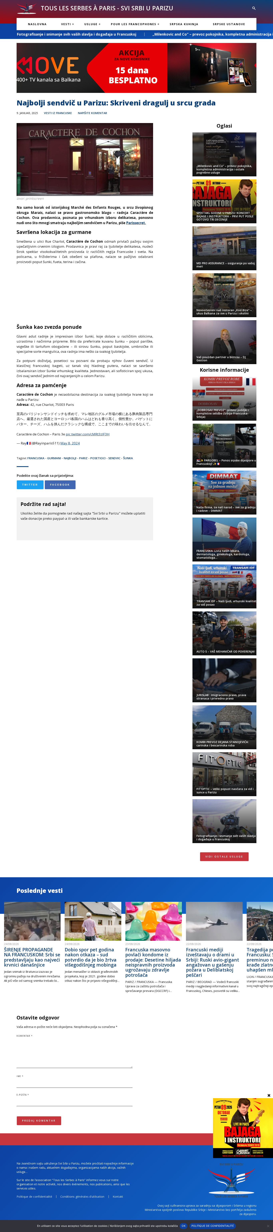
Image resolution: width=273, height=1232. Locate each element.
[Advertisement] (85, 296)
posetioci (98, 458)
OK (183, 1225)
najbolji (70, 458)
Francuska (35, 458)
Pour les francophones (133, 24)
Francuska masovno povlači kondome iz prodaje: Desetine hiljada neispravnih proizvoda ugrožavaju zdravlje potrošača (153, 962)
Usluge (91, 24)
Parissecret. (136, 223)
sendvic (114, 458)
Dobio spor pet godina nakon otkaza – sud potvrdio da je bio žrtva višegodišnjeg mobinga (91, 957)
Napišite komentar (92, 113)
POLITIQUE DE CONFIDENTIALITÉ (212, 1225)
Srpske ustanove (229, 24)
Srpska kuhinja (184, 24)
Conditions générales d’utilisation (82, 1196)
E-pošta (23, 1094)
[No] (268, 1226)
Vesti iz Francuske (58, 113)
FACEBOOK (60, 484)
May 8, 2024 (70, 443)
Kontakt (118, 1196)
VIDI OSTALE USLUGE (224, 856)
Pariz (83, 458)
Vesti (66, 24)
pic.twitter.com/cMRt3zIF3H (88, 434)
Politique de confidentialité (34, 1196)
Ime (20, 1076)
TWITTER (30, 484)
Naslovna (37, 24)
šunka (128, 458)
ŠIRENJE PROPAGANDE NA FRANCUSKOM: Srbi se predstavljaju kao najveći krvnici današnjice (32, 957)
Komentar (25, 1035)
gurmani (54, 458)
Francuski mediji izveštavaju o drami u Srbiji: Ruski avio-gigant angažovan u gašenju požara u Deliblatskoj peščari (212, 962)
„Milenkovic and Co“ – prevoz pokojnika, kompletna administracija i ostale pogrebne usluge (169, 34)
